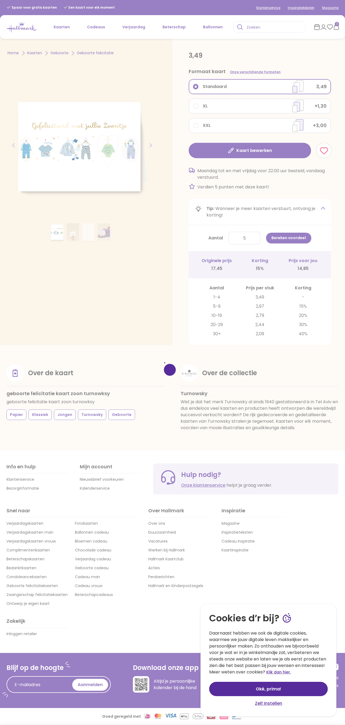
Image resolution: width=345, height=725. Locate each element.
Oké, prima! (268, 689)
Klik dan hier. (278, 672)
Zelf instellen (268, 703)
